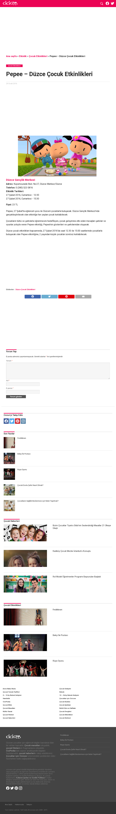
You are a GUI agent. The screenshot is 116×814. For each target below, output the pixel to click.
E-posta (9, 388)
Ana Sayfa (8, 805)
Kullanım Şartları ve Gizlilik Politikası (30, 778)
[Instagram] (23, 421)
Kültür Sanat (7, 711)
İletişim (29, 805)
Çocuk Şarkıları (65, 705)
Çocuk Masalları (9, 708)
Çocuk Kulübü (64, 702)
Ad (7, 381)
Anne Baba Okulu (9, 689)
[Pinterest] (17, 421)
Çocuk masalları (32, 745)
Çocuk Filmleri (8, 715)
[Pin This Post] (66, 295)
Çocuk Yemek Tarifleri (11, 692)
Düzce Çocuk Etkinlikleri (25, 290)
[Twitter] (11, 421)
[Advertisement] (58, 30)
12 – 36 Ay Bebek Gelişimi (69, 695)
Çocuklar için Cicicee (67, 698)
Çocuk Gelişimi (65, 689)
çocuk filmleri (13, 748)
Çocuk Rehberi (65, 718)
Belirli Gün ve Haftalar (67, 708)
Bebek (61, 692)
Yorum (9, 361)
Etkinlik (23, 56)
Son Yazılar (9, 434)
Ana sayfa (11, 56)
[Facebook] (6, 421)
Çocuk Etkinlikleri (38, 56)
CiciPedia (6, 702)
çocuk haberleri (27, 753)
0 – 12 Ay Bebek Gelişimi (12, 695)
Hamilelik (6, 698)
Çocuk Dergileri (65, 711)
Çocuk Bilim (7, 705)
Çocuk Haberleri (12, 521)
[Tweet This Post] (49, 295)
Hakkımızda (19, 805)
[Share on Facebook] (33, 295)
